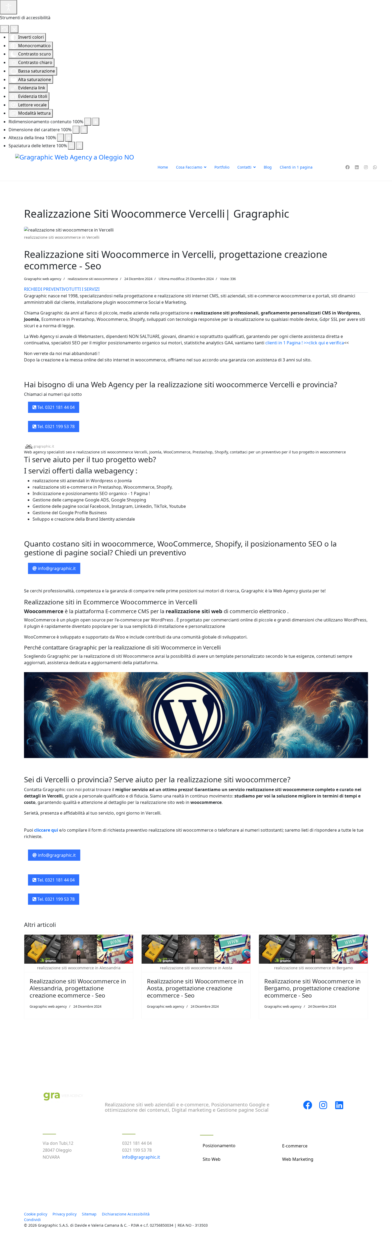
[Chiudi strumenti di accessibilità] (14, 29)
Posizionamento (219, 1146)
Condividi (32, 1219)
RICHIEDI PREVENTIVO (46, 289)
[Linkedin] (357, 167)
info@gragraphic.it (56, 568)
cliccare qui (46, 830)
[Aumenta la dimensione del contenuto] (95, 122)
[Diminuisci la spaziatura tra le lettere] (71, 146)
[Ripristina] (4, 29)
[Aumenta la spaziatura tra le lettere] (79, 146)
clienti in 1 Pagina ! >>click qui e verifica (304, 343)
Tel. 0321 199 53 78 (55, 426)
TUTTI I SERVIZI (84, 289)
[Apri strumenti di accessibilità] (8, 7)
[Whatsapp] (375, 167)
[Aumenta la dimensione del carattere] (84, 130)
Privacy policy (65, 1214)
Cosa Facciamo (189, 167)
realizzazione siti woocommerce (93, 278)
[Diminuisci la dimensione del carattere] (76, 130)
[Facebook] (347, 167)
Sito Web (212, 1159)
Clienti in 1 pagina (296, 167)
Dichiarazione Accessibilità (126, 1214)
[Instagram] (366, 167)
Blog (268, 167)
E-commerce (294, 1146)
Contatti (244, 167)
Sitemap (89, 1214)
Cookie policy (35, 1214)
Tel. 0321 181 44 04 (55, 407)
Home (163, 167)
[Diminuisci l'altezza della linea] (60, 138)
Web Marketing (297, 1159)
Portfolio (221, 167)
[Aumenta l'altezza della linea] (68, 138)
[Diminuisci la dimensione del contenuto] (87, 122)
